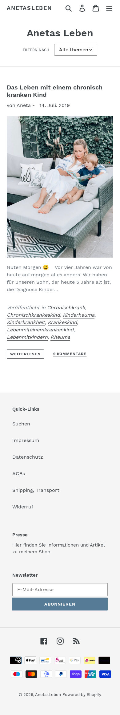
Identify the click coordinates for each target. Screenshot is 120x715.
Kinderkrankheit (26, 322)
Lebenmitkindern (27, 337)
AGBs (18, 473)
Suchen (21, 424)
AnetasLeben (29, 8)
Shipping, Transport (35, 490)
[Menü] (109, 8)
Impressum (25, 440)
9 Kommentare (70, 354)
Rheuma (60, 337)
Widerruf (22, 507)
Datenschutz (27, 457)
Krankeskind (62, 322)
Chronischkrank (66, 307)
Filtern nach (36, 50)
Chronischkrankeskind (33, 315)
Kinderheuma (78, 315)
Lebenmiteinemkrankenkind (40, 330)
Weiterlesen (25, 354)
